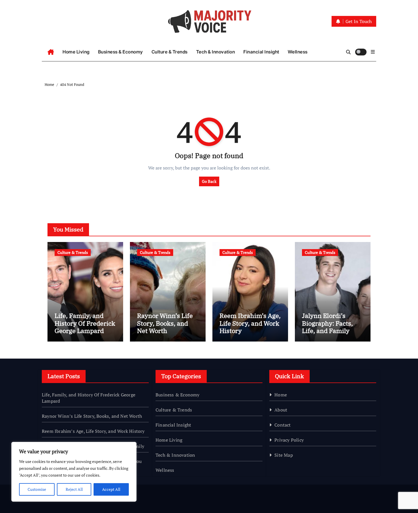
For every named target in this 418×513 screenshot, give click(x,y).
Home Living (76, 52)
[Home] (50, 52)
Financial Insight (261, 52)
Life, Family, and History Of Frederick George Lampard (85, 323)
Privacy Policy (289, 440)
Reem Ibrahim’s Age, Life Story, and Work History (250, 323)
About (280, 410)
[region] (73, 472)
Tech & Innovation (215, 52)
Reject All (74, 489)
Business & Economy (120, 52)
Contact (282, 425)
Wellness (298, 52)
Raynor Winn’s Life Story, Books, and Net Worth (165, 323)
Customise (37, 489)
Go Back (209, 181)
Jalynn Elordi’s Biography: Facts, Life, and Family (327, 323)
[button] (373, 52)
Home (280, 395)
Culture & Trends (170, 52)
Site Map (283, 455)
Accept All (111, 489)
